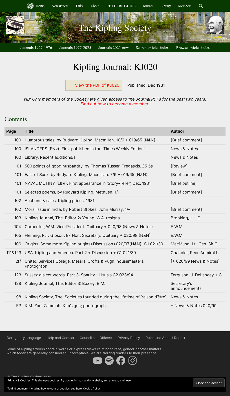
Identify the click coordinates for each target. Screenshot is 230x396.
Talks (79, 5)
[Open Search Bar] (201, 6)
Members (184, 5)
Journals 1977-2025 (75, 47)
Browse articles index (193, 47)
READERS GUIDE (121, 5)
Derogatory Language (24, 338)
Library (165, 5)
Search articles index (152, 47)
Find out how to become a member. (115, 103)
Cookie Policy (92, 388)
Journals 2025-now (113, 47)
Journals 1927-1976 (36, 47)
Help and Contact (60, 338)
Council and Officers (96, 338)
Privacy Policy (129, 338)
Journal (148, 5)
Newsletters (60, 5)
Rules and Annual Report (165, 338)
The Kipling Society (115, 27)
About (94, 5)
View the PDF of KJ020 (97, 85)
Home (39, 5)
